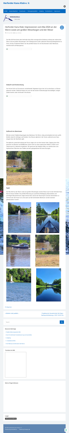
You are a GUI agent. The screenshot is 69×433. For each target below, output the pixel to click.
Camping (41, 11)
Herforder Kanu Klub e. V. (16, 3)
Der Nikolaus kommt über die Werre (15, 343)
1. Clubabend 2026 (10, 340)
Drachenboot (48, 11)
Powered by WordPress (11, 429)
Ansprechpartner (13, 11)
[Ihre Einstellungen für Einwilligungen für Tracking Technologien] (66, 430)
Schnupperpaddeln (32, 11)
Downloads (22, 11)
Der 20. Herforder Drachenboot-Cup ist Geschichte (19, 335)
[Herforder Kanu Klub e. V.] (34, 19)
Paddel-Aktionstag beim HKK (13, 332)
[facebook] (65, 6)
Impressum (57, 11)
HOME (5, 11)
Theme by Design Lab (24, 429)
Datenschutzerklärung (11, 418)
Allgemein (9, 307)
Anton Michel (18, 33)
